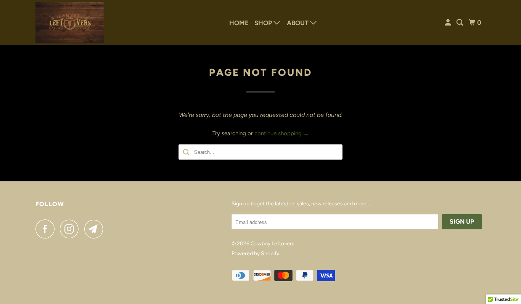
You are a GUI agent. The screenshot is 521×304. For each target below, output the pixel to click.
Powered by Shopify (255, 253)
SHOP (263, 23)
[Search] (460, 22)
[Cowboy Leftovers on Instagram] (71, 228)
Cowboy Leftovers (273, 243)
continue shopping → (281, 133)
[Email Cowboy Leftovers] (95, 228)
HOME (239, 23)
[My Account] (448, 22)
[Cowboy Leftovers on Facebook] (46, 228)
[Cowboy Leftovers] (69, 22)
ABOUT (298, 23)
